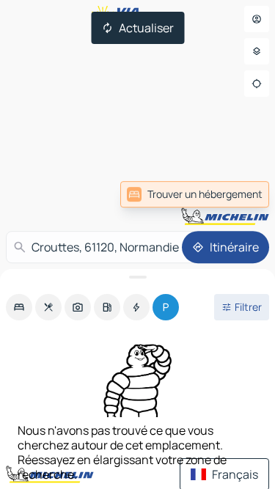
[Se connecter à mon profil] (256, 19)
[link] (194, 194)
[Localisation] (256, 83)
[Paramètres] (256, 51)
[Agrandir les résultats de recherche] (137, 277)
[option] (19, 307)
